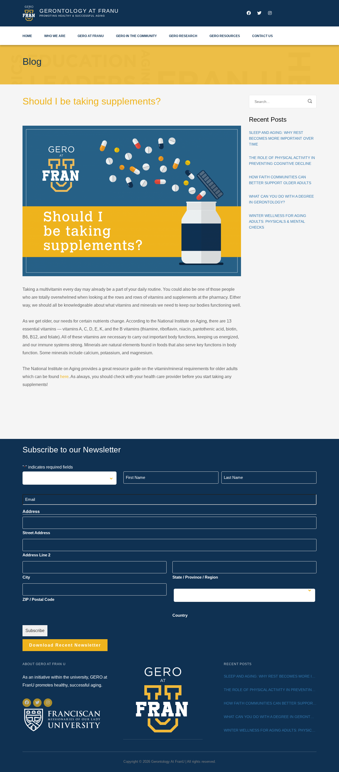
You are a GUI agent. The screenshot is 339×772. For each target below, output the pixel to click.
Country (180, 615)
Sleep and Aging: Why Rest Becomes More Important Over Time (281, 138)
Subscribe (34, 630)
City (26, 577)
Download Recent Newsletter (65, 645)
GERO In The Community (136, 36)
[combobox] (70, 478)
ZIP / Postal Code (38, 599)
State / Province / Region (195, 577)
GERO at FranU (91, 36)
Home (27, 36)
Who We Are (54, 36)
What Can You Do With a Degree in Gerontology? (281, 199)
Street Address (36, 532)
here (64, 376)
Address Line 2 (36, 555)
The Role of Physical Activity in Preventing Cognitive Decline (282, 161)
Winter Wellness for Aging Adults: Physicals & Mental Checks (277, 221)
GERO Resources (224, 36)
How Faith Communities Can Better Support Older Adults (280, 180)
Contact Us (262, 36)
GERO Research (183, 36)
